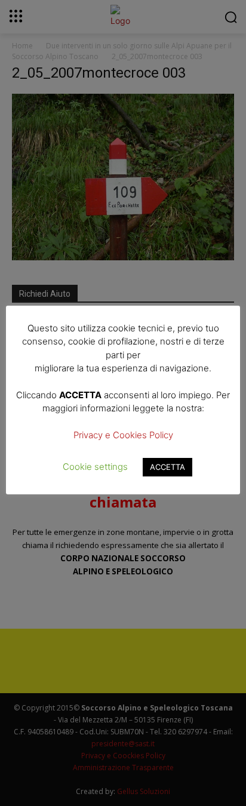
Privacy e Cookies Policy (123, 435)
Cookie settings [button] (95, 466)
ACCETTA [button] (167, 467)
